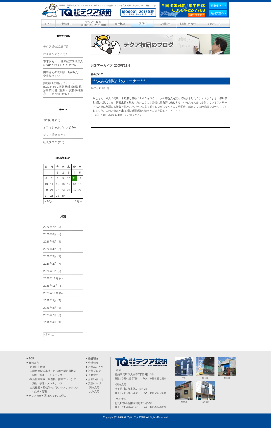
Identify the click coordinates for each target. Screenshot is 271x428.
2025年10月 (50, 293)
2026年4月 (50, 248)
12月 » (77, 201)
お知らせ (48, 120)
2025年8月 (50, 307)
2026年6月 (50, 234)
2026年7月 (50, 226)
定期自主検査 (37, 366)
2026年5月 (50, 241)
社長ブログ (97, 74)
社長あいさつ (96, 366)
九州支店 (94, 391)
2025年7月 (50, 315)
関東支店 (94, 387)
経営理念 (93, 358)
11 (74, 178)
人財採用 (93, 375)
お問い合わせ (96, 379)
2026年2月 (50, 263)
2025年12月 (50, 278)
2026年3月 (50, 256)
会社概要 (93, 362)
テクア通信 (50, 134)
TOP (31, 358)
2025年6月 (50, 322)
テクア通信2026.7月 (56, 46)
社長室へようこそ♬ (55, 53)
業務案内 (34, 362)
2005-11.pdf (115, 114)
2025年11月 (50, 285)
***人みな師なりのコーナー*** (118, 81)
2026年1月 (50, 271)
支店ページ (94, 383)
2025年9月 (50, 300)
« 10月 (48, 201)
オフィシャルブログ (55, 127)
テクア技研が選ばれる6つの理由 (47, 395)
